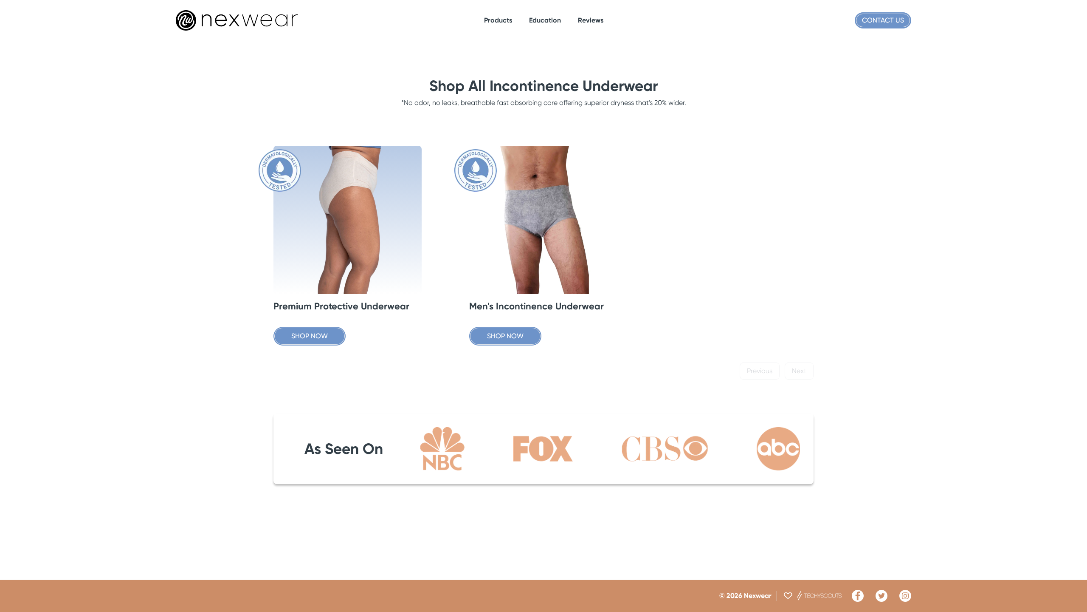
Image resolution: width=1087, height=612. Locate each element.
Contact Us (883, 20)
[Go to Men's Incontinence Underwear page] (543, 220)
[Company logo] (237, 20)
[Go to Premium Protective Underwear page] (347, 220)
